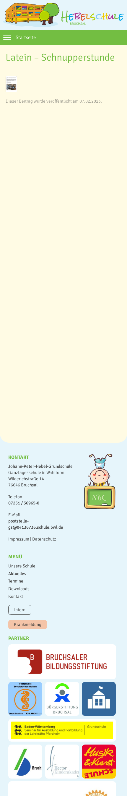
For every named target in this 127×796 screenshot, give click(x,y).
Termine (15, 581)
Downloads (19, 588)
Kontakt (15, 596)
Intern (19, 609)
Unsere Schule (21, 566)
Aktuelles (17, 573)
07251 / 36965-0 (23, 503)
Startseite (26, 37)
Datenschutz (44, 539)
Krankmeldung (27, 624)
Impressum (18, 539)
